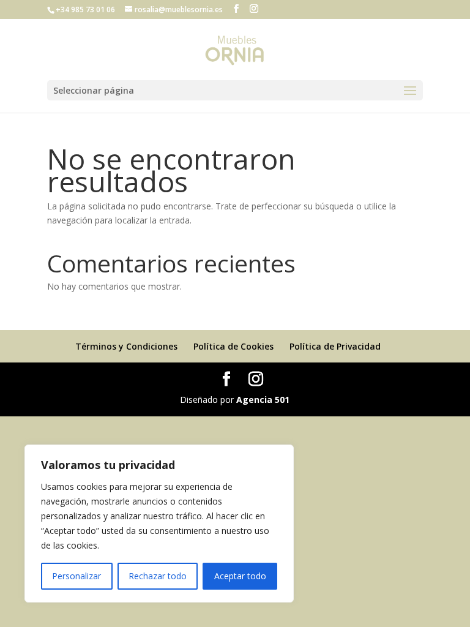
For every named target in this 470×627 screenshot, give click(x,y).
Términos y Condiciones (126, 346)
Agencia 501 (262, 399)
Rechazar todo (158, 576)
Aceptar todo (240, 576)
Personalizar (76, 576)
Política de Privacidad (335, 346)
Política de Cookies (233, 346)
